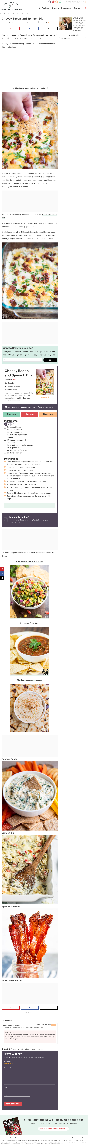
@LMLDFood (37, 520)
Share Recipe (49, 414)
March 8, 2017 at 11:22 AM (44, 1024)
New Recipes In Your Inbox (74, 2)
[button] (41, 397)
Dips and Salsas (8, 13)
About (27, 1137)
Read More (78, 30)
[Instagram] (56, 2)
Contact (31, 1137)
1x (5, 424)
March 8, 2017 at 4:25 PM (43, 1032)
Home (1, 13)
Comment (7, 1068)
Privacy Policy (22, 1137)
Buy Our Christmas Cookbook (53, 1128)
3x (12, 424)
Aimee (14, 379)
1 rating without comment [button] (33, 1049)
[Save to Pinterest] (11, 28)
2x (9, 424)
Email (6, 1095)
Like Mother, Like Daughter (11, 6)
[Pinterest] (53, 2)
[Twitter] (60, 2)
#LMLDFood (14, 522)
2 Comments (35, 22)
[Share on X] (49, 28)
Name (6, 1087)
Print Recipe (12, 414)
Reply (54, 1024)
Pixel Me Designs (79, 1137)
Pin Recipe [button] (30, 414)
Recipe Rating (8, 1061)
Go (50, 360)
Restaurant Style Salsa (29, 623)
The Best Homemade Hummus (29, 680)
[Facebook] (49, 2)
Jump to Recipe (44, 22)
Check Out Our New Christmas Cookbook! (53, 1120)
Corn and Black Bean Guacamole (29, 561)
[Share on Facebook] (30, 28)
